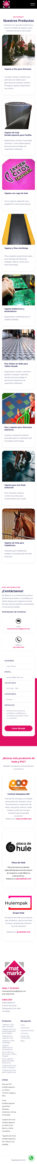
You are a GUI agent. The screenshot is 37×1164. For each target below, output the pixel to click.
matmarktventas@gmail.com (14, 991)
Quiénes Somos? (27, 1031)
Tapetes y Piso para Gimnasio (8, 1026)
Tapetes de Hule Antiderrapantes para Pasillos (9, 1031)
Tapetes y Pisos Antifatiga (8, 1042)
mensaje (10, 705)
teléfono (10, 683)
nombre (9, 661)
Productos (25, 1028)
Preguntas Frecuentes (25, 1037)
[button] (32, 4)
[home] (7, 4)
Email (8, 672)
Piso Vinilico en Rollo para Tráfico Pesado (9, 1054)
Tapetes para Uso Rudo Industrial (9, 1066)
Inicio (23, 1025)
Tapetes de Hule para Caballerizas (9, 1071)
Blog (22, 1041)
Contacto (24, 1033)
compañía (10, 694)
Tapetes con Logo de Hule (7, 1037)
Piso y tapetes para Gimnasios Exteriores (8, 1061)
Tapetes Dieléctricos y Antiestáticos (7, 1047)
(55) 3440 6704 (8, 994)
